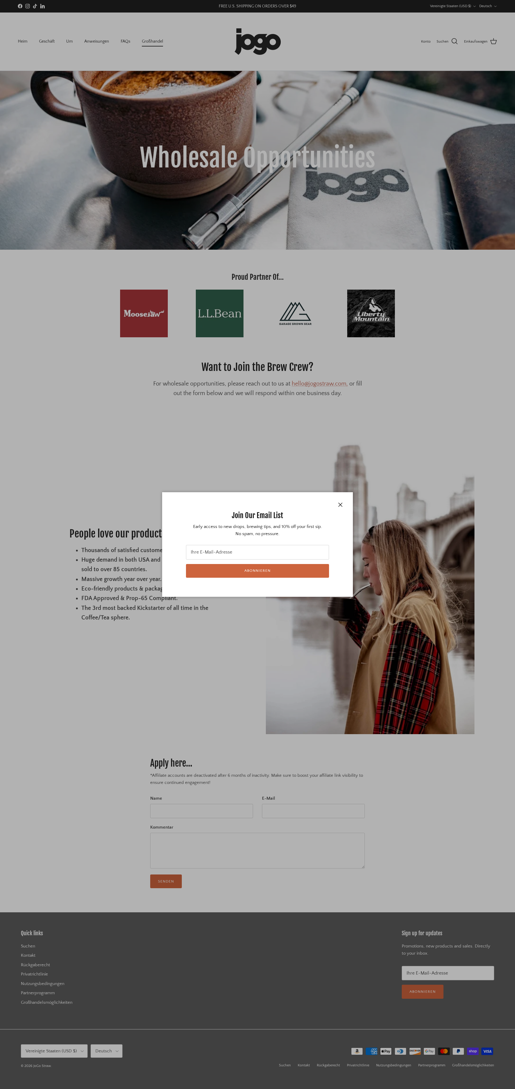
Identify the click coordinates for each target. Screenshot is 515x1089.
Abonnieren (257, 570)
